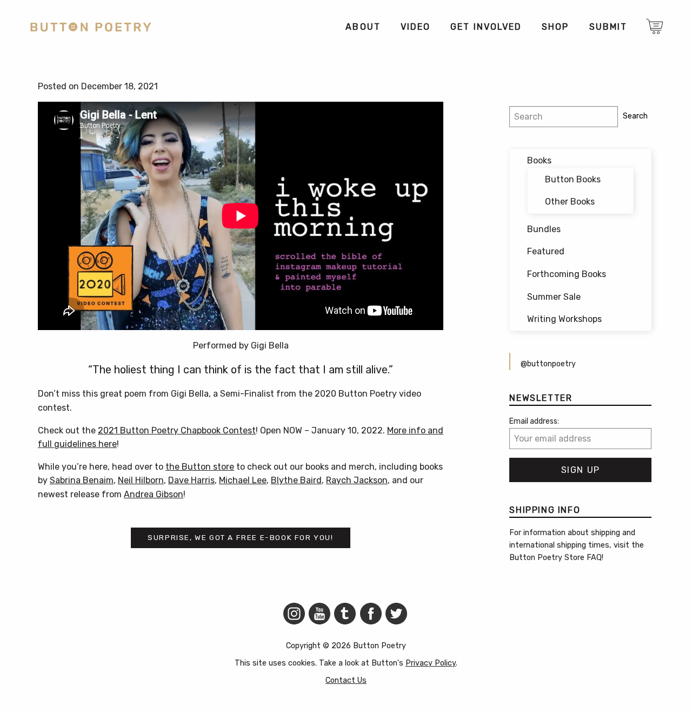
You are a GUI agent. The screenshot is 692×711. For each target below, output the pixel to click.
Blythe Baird (296, 480)
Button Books (573, 179)
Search (635, 116)
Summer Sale (554, 297)
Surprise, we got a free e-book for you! (240, 537)
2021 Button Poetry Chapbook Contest (177, 430)
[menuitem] (362, 27)
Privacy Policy (430, 663)
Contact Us (346, 680)
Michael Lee (243, 480)
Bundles (544, 229)
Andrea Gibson (153, 494)
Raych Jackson (357, 480)
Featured (545, 251)
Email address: (534, 421)
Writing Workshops (564, 319)
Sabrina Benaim (82, 480)
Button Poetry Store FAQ (555, 557)
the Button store (199, 467)
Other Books (570, 201)
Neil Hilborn (141, 480)
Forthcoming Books (566, 274)
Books (539, 160)
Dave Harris (191, 480)
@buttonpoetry (548, 363)
